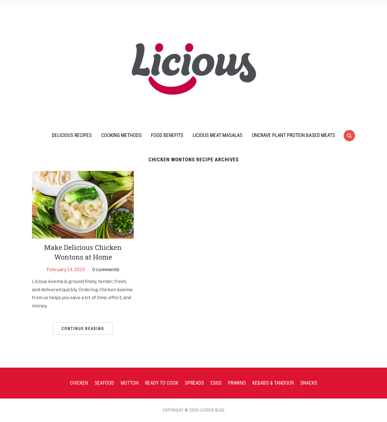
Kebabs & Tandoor (273, 383)
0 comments (105, 269)
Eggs (216, 383)
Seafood (104, 383)
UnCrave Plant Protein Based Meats (293, 135)
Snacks (308, 383)
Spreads (194, 383)
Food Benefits (167, 135)
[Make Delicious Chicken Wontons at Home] (83, 204)
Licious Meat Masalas (218, 135)
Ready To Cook (161, 383)
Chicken (79, 383)
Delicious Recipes (72, 135)
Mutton (130, 383)
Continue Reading (82, 328)
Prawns (237, 383)
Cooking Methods (121, 135)
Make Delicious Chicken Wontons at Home (83, 252)
